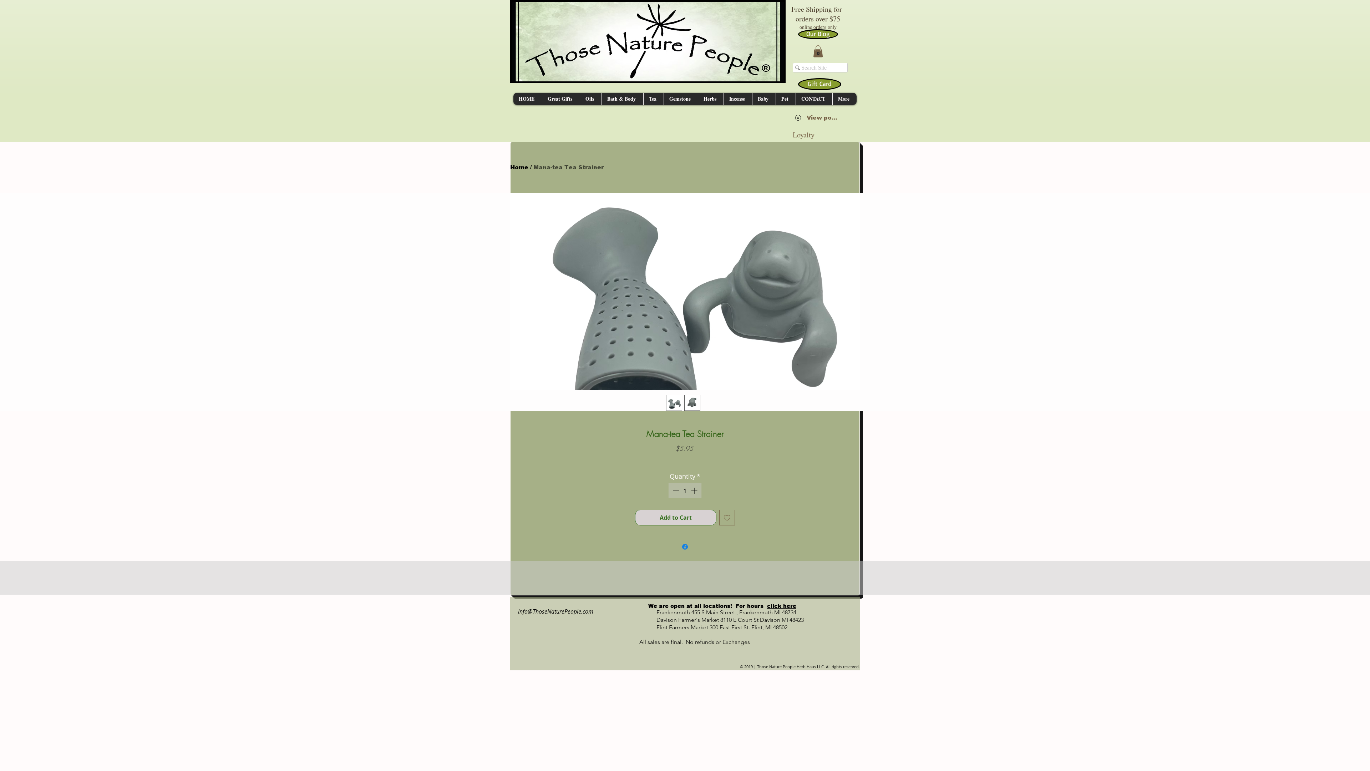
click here (781, 606)
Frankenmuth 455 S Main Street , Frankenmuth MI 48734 (718, 612)
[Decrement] (675, 490)
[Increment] (694, 490)
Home (519, 167)
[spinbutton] (685, 490)
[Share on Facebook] (685, 547)
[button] (818, 51)
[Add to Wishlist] (727, 517)
